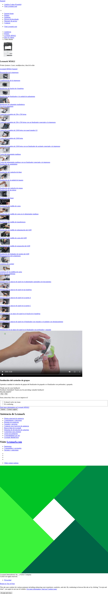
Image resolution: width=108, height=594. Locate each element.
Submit (3, 409)
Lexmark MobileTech (11, 437)
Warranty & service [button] (10, 21)
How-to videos (9, 37)
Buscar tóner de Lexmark (12, 428)
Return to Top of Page (7, 584)
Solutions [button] (7, 17)
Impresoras (7, 446)
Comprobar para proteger (12, 432)
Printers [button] (6, 15)
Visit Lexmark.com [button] (10, 6)
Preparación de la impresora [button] (9, 72)
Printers (6, 34)
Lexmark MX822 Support (8, 69)
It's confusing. (9, 404)
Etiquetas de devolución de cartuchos (16, 430)
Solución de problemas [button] (7, 274)
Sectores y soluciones (11, 450)
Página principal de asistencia (14, 418)
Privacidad (7, 580)
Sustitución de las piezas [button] (8, 190)
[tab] (54, 72)
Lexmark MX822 (10, 35)
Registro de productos (11, 422)
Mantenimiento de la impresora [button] (10, 256)
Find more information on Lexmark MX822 (14, 407)
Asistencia (7, 32)
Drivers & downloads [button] (11, 19)
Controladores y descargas (13, 420)
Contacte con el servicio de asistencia (16, 426)
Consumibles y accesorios (12, 448)
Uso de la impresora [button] (6, 106)
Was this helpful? (5, 392)
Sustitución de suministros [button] (8, 164)
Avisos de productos (11, 434)
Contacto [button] (7, 23)
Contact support (12, 409)
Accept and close (6, 593)
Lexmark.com (14, 442)
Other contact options (11, 463)
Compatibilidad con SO (12, 435)
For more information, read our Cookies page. (42, 589)
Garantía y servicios (10, 424)
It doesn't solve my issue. (12, 402)
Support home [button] (9, 13)
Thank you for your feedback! (10, 388)
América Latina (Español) (12, 4)
